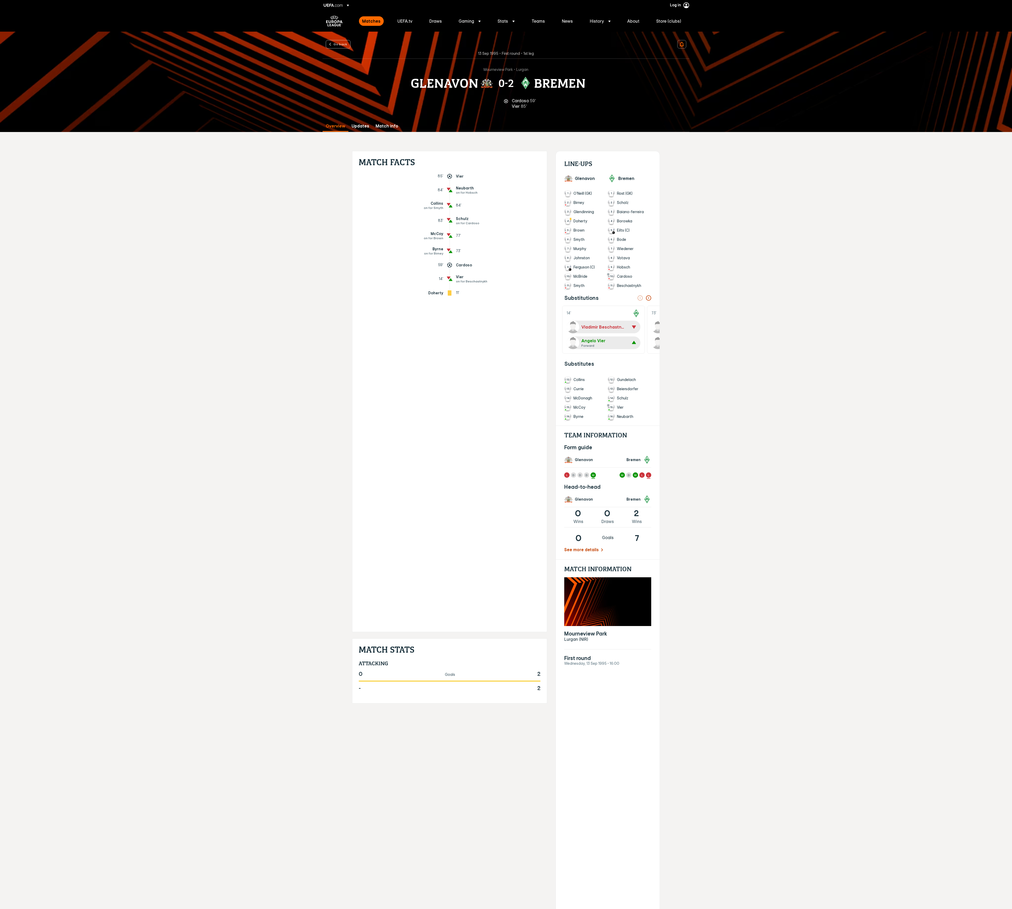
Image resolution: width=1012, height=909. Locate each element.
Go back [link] (340, 44)
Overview (335, 126)
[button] (469, 21)
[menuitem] (373, 21)
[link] (371, 21)
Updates (360, 126)
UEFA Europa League (334, 21)
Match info (387, 126)
